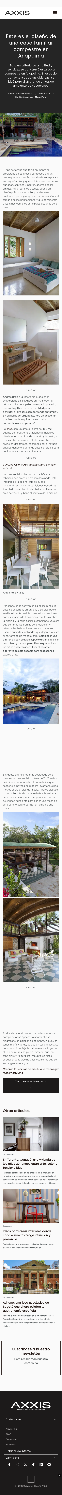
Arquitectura (8, 1154)
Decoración (8, 1226)
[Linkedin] (43, 1466)
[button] (31, 1088)
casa (9, 428)
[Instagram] (19, 1466)
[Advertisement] (31, 751)
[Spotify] (51, 1466)
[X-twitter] (27, 1466)
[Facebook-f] (11, 1466)
